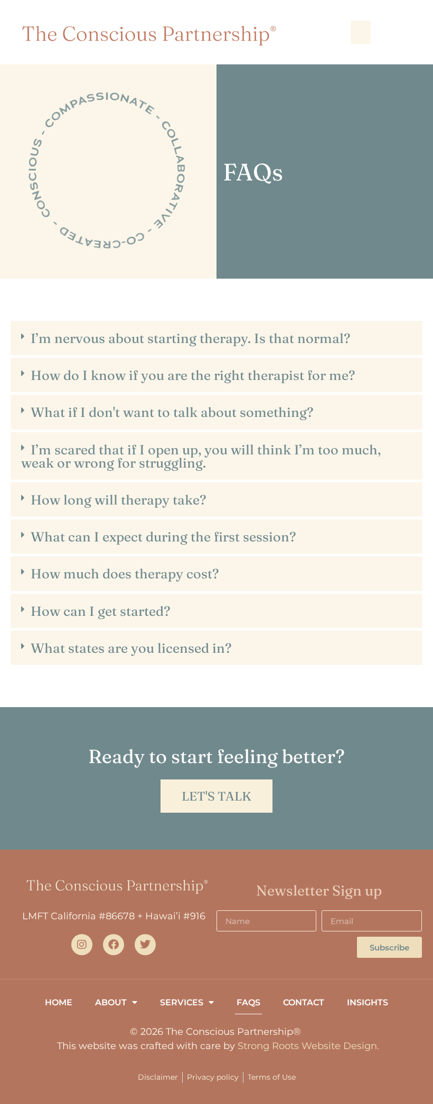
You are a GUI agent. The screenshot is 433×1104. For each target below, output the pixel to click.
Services (181, 1002)
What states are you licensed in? (131, 648)
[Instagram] (81, 944)
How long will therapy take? (118, 499)
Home (58, 1002)
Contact (303, 1002)
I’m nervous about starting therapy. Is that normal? (190, 338)
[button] (361, 32)
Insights (367, 1002)
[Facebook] (113, 944)
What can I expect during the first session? (163, 536)
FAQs (248, 1002)
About (111, 1002)
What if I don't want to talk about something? (172, 412)
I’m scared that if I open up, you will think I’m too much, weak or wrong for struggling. (201, 456)
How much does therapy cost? (125, 573)
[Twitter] (145, 944)
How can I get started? (100, 611)
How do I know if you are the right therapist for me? (193, 375)
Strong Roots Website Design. (308, 1046)
